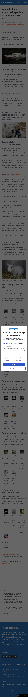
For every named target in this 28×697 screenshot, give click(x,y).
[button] (14, 346)
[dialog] (14, 348)
